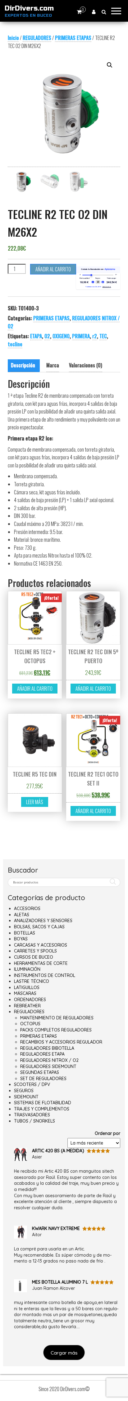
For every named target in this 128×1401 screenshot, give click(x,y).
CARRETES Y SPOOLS (35, 951)
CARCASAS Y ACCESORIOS (40, 945)
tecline (15, 344)
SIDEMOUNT (26, 1097)
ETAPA (36, 336)
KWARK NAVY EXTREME (56, 1228)
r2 (94, 336)
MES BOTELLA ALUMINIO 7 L (60, 1282)
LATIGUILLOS (26, 987)
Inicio (13, 38)
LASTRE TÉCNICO (31, 981)
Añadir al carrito (53, 269)
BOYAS (21, 939)
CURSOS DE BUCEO (33, 957)
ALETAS (21, 914)
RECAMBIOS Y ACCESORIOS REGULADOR (61, 1042)
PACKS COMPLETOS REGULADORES (56, 1030)
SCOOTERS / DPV (32, 1084)
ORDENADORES (30, 999)
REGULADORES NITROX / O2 (49, 1060)
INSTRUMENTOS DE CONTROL (44, 975)
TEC (103, 336)
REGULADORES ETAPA (42, 1054)
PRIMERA (81, 336)
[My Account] (93, 11)
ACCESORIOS (27, 908)
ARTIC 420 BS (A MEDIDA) (58, 1151)
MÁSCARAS (25, 993)
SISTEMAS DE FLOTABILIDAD (42, 1102)
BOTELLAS (24, 933)
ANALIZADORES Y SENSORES (43, 920)
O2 (47, 336)
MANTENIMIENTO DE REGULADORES (57, 1018)
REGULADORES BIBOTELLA (47, 1048)
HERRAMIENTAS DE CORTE (41, 963)
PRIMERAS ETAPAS (73, 38)
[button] (109, 65)
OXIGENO (61, 336)
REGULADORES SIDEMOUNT (48, 1066)
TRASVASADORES (32, 1115)
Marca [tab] (52, 365)
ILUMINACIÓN (27, 969)
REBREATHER (27, 1006)
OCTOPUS (30, 1024)
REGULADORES (37, 38)
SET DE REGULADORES (43, 1078)
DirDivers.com (29, 8)
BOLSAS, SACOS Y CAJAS (39, 927)
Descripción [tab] (23, 365)
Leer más (34, 802)
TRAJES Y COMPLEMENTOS (41, 1109)
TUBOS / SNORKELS (34, 1121)
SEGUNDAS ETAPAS (39, 1072)
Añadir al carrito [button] (35, 688)
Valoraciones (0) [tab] (85, 365)
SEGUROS (24, 1090)
